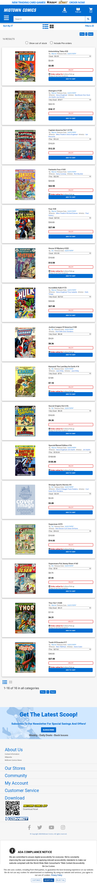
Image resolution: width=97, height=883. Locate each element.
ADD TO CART (70, 79)
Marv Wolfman (61, 647)
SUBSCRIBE (48, 730)
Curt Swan (68, 528)
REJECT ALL (60, 880)
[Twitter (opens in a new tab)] (39, 829)
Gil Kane (75, 528)
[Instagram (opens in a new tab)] (63, 829)
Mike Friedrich (61, 134)
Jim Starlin (52, 97)
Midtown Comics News (13, 760)
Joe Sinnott (60, 97)
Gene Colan (78, 647)
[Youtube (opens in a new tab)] (51, 829)
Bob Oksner (60, 528)
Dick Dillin (59, 331)
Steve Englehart (61, 95)
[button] (64, 11)
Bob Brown (79, 95)
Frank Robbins (73, 489)
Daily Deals (45, 735)
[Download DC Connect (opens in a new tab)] (49, 819)
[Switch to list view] (45, 26)
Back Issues (61, 735)
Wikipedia (8, 757)
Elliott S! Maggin (61, 489)
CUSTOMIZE (36, 880)
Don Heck (86, 95)
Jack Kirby (60, 371)
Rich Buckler (78, 174)
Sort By (7, 26)
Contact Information (12, 754)
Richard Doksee (72, 213)
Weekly (33, 735)
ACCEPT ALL (48, 880)
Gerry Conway (61, 174)
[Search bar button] (88, 19)
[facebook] (29, 829)
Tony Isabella (72, 292)
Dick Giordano (68, 331)
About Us (14, 749)
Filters (88, 26)
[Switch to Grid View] (10, 682)
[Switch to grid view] (51, 26)
